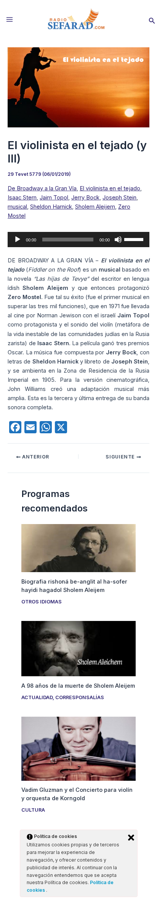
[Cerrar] (131, 838)
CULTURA (33, 810)
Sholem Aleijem (95, 206)
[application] (78, 239)
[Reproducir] (17, 239)
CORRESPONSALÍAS (79, 697)
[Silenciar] (118, 239)
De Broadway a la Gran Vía (42, 188)
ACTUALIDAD (37, 697)
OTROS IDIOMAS (41, 602)
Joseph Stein (119, 197)
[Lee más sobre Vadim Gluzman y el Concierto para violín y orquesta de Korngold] (78, 748)
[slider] (135, 239)
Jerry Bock (85, 197)
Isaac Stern (22, 197)
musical (17, 206)
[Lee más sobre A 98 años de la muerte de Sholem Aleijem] (78, 648)
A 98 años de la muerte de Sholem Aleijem (78, 685)
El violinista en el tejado (110, 188)
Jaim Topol (54, 197)
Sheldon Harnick (51, 206)
